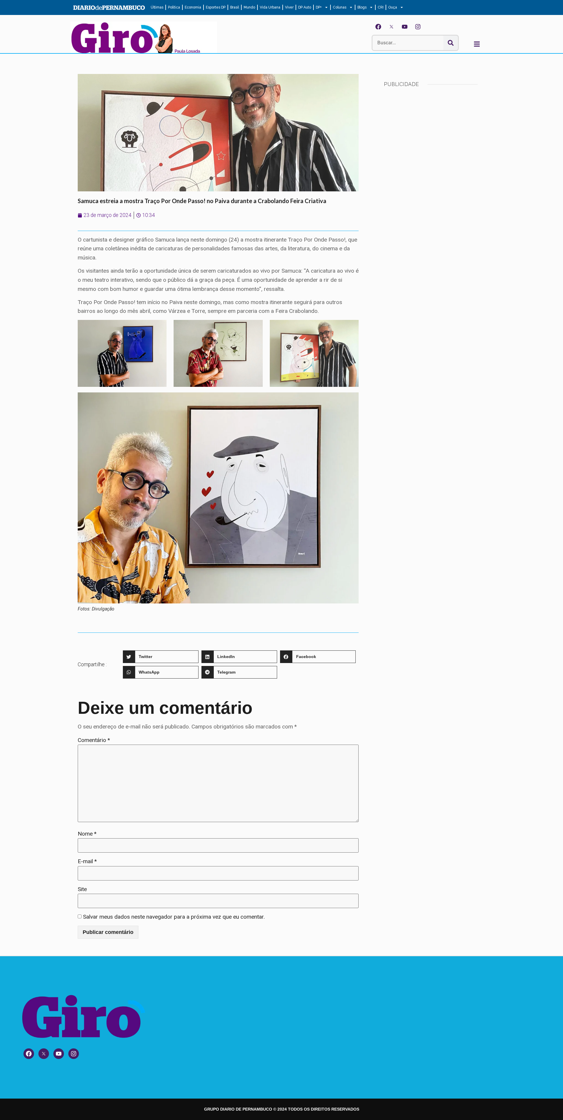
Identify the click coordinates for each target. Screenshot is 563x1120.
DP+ (319, 7)
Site (82, 889)
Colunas (339, 7)
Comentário (94, 740)
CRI (381, 7)
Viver (289, 7)
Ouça (392, 7)
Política (174, 7)
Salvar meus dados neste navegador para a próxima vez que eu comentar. (174, 916)
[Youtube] (405, 27)
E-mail (87, 861)
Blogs (362, 7)
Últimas (157, 7)
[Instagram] (418, 27)
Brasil (234, 7)
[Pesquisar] (450, 43)
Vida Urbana (270, 7)
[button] (161, 656)
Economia (193, 7)
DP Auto (304, 7)
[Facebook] (378, 27)
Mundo (249, 7)
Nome (87, 833)
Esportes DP (215, 7)
